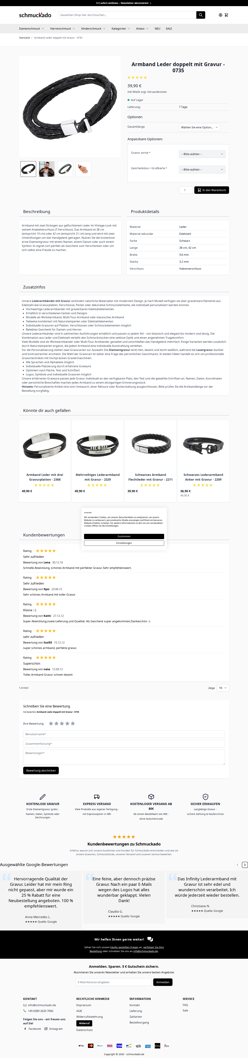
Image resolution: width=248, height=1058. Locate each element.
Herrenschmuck (60, 28)
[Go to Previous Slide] (237, 865)
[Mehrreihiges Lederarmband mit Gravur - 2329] (98, 446)
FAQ (185, 1005)
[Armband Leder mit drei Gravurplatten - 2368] (45, 446)
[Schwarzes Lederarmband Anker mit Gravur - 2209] (203, 446)
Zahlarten (136, 1017)
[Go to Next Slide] (245, 865)
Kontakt (135, 1005)
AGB (79, 1011)
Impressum (83, 1005)
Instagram (56, 1029)
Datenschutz (84, 1030)
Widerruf (84, 1023)
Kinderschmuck (91, 28)
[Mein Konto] (220, 15)
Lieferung (136, 1011)
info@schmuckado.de (145, 951)
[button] (178, 77)
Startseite (24, 37)
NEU (157, 28)
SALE (169, 28)
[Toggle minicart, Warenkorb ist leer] (226, 15)
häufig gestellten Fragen (124, 947)
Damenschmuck (29, 28)
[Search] (200, 15)
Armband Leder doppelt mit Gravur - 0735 (58, 37)
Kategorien (119, 28)
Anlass (140, 28)
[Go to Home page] (35, 15)
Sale (185, 1010)
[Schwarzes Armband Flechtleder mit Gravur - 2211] (150, 446)
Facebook (35, 1029)
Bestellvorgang (139, 1022)
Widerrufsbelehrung (89, 1017)
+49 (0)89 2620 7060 (40, 1011)
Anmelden (162, 982)
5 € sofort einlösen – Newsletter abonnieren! (122, 3)
